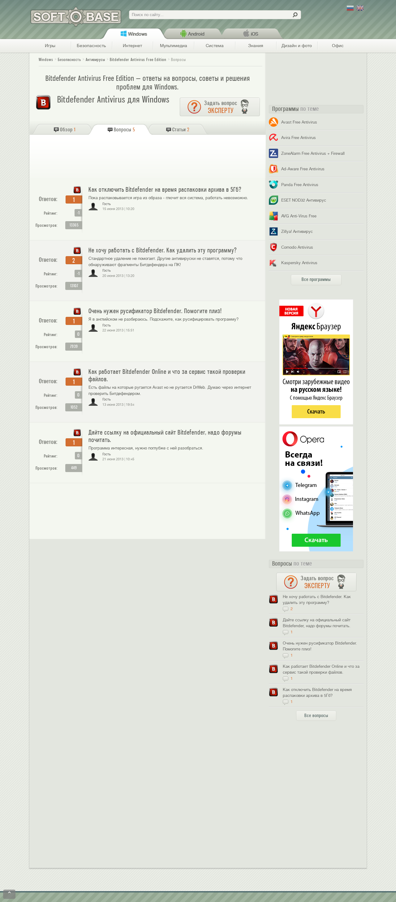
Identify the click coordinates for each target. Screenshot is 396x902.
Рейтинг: (51, 213)
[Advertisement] (148, 158)
